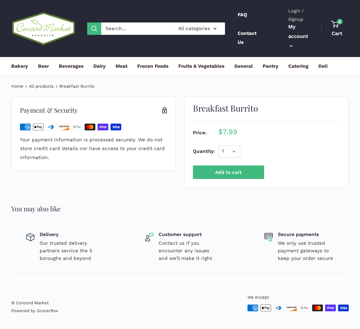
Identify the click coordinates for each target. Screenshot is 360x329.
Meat (121, 66)
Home (17, 86)
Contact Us (247, 37)
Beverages (71, 66)
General (243, 66)
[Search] (94, 28)
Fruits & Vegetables (201, 66)
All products (41, 86)
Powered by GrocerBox (34, 310)
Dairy (99, 66)
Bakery (19, 66)
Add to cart (228, 172)
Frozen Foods (152, 66)
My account (298, 31)
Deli (323, 66)
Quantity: (204, 151)
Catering (298, 66)
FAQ (242, 14)
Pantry (270, 66)
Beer (43, 66)
